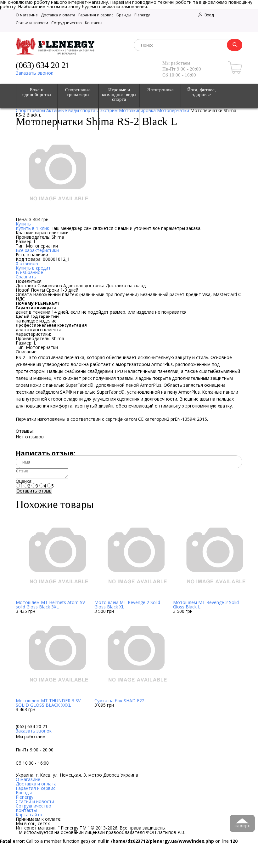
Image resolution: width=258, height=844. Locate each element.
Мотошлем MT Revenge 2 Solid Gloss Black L (206, 604)
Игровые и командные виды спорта (119, 95)
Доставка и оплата (58, 15)
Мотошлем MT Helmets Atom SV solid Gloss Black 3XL (50, 604)
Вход (209, 15)
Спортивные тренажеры (78, 92)
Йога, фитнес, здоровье (201, 92)
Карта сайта (29, 815)
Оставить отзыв (34, 491)
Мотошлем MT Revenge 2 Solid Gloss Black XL (127, 604)
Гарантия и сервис (95, 15)
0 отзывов (27, 263)
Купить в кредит (33, 268)
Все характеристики (37, 250)
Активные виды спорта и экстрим (37, 118)
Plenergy (142, 15)
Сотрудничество (66, 23)
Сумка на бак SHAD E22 (119, 701)
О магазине (27, 15)
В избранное (29, 272)
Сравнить (26, 277)
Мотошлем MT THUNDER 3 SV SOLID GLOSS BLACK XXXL (48, 703)
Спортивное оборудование (118, 115)
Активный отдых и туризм (77, 115)
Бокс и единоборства (36, 92)
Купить (23, 224)
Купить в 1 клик (32, 228)
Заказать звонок (34, 73)
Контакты (93, 23)
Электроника (160, 90)
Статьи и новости (32, 23)
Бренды (123, 15)
